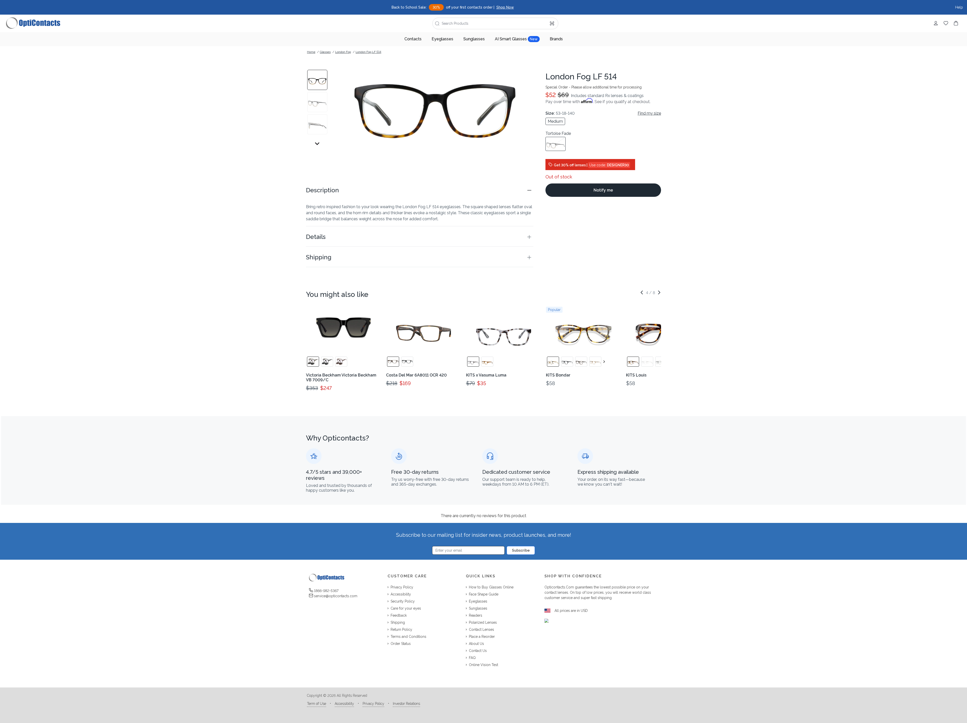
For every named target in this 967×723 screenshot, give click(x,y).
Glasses (325, 52)
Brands (556, 39)
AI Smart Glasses (516, 39)
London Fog (343, 52)
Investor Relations (406, 704)
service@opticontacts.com (335, 596)
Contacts (413, 39)
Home (311, 52)
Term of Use (316, 704)
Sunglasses (474, 39)
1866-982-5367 (326, 591)
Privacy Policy (373, 704)
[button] (419, 190)
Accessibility (344, 704)
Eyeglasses (442, 39)
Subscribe (521, 550)
